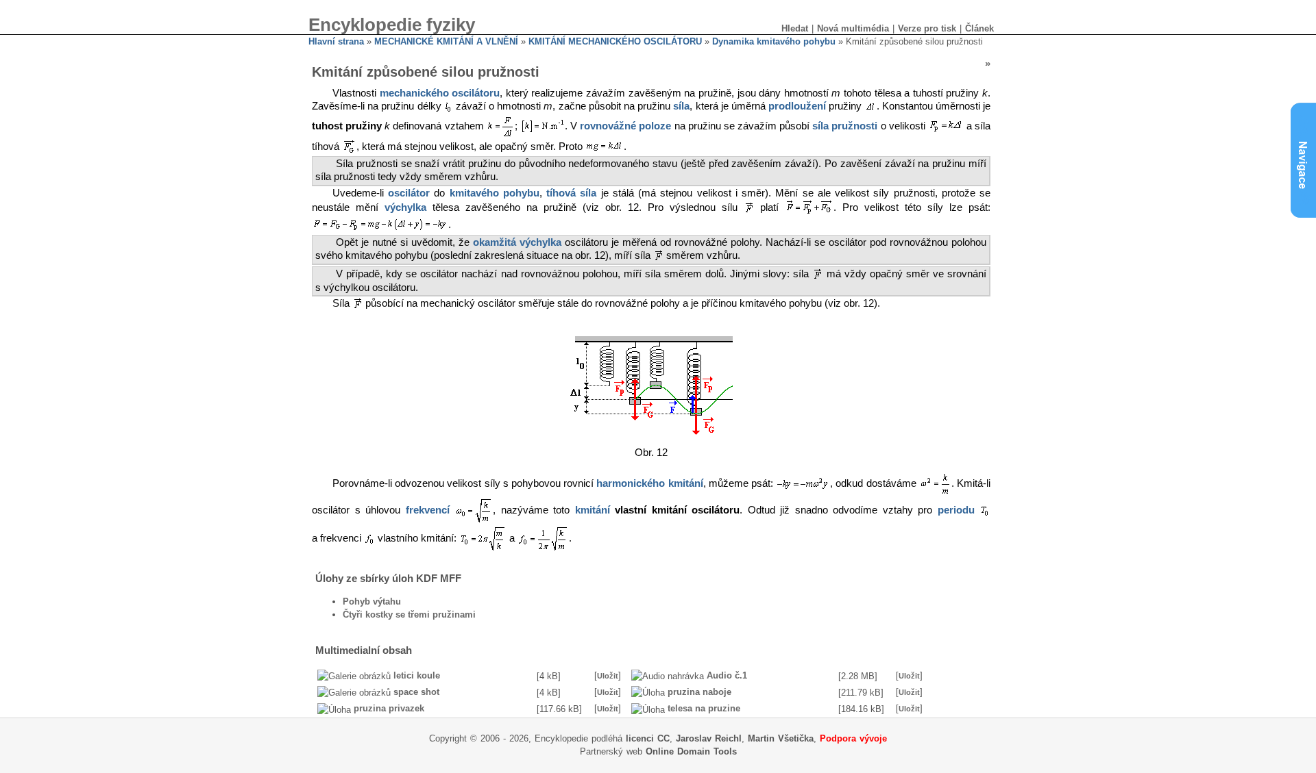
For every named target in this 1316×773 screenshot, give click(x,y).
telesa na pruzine (704, 708)
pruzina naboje (699, 692)
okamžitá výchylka (517, 242)
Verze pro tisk (927, 28)
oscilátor (409, 193)
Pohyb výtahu (372, 601)
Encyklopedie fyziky (391, 24)
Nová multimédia (853, 28)
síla (681, 106)
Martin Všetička (781, 738)
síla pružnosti (844, 126)
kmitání (592, 510)
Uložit (607, 676)
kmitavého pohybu (494, 193)
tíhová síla (571, 193)
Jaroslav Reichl (709, 738)
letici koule (416, 675)
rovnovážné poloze (625, 126)
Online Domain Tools (691, 751)
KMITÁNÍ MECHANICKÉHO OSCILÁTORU (615, 41)
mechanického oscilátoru (440, 93)
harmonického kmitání (649, 484)
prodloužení (797, 106)
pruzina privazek (389, 708)
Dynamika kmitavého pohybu (774, 41)
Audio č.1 (727, 675)
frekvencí (428, 510)
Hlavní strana (336, 41)
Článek (979, 28)
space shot (416, 692)
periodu (956, 510)
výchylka (405, 208)
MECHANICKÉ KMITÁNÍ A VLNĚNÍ (446, 41)
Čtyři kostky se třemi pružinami (409, 614)
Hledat (794, 28)
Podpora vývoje (853, 738)
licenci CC (648, 738)
